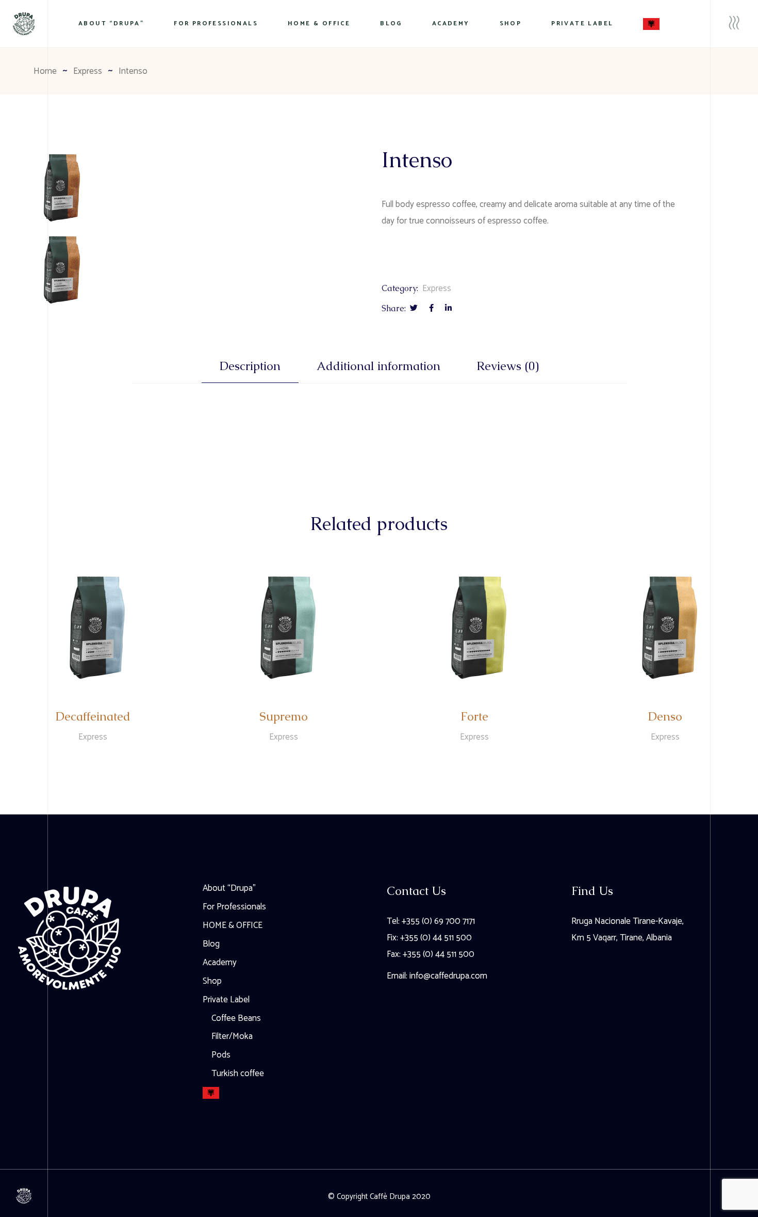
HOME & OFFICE (232, 925)
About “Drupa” (229, 888)
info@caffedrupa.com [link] (448, 976)
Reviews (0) (507, 366)
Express (436, 288)
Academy (220, 962)
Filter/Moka (232, 1036)
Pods (220, 1055)
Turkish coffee (237, 1073)
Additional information (378, 366)
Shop (212, 981)
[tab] (250, 371)
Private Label (226, 999)
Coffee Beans (236, 1018)
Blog (211, 944)
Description (250, 366)
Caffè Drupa (390, 1196)
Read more (94, 767)
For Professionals (234, 907)
